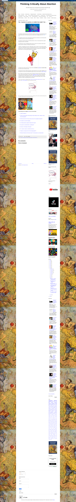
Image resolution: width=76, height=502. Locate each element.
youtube (51, 439)
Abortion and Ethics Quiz (21, 15)
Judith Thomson (44, 71)
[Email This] (26, 136)
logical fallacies (31, 137)
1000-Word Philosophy (35, 16)
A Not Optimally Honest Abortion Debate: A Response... (53, 286)
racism (49, 412)
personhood (53, 403)
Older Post (45, 163)
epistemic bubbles (51, 409)
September (51, 272)
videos (56, 404)
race (56, 434)
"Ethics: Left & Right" (26, 16)
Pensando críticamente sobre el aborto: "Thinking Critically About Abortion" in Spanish (53, 59)
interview (53, 410)
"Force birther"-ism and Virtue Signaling (54, 32)
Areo (47, 16)
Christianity (52, 414)
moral (54, 432)
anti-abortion (54, 426)
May (51, 277)
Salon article (53, 401)
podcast (54, 433)
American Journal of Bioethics (42, 16)
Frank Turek (54, 415)
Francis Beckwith (20, 16)
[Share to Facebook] (28, 136)
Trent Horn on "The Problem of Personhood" (53, 283)
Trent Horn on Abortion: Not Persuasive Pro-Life (34, 15)
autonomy (50, 401)
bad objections (24, 137)
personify (49, 433)
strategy (56, 403)
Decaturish (50, 16)
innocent (54, 431)
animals (52, 426)
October (51, 271)
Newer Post (20, 163)
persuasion (52, 433)
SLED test (36, 137)
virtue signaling (55, 438)
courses (51, 428)
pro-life (49, 434)
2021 (50, 266)
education (50, 403)
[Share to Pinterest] (29, 136)
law (54, 410)
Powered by (50, 466)
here (28, 111)
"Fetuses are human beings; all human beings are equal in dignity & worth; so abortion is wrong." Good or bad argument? (53, 98)
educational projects (54, 408)
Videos (26, 15)
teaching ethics (53, 404)
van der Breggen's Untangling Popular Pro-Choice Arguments (53, 438)
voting (49, 439)
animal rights (50, 426)
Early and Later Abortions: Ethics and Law (36, 79)
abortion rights (50, 425)
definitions (56, 428)
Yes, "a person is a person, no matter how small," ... (53, 292)
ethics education (55, 409)
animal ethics (55, 425)
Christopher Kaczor (43, 15)
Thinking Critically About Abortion (38, 4)
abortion (22, 137)
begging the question (36, 74)
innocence (52, 431)
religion (51, 412)
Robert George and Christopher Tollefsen (51, 15)
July (50, 275)
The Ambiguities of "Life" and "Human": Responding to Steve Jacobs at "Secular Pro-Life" (53, 69)
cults (53, 428)
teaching (50, 404)
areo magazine (53, 427)
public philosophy (53, 434)
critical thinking (53, 407)
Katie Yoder (52, 416)
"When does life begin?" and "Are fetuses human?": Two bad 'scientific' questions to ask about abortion (53, 49)
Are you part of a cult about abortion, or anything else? (55, 107)
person (40, 67)
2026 (50, 260)
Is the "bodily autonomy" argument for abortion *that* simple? (28, 122)
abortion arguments (54, 402)
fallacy (34, 75)
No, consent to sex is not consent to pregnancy (55, 40)
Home (32, 163)
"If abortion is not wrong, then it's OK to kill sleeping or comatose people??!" (53, 24)
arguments (51, 400)
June (51, 276)
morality (56, 432)
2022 (50, 265)
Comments (21, 474)
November (51, 270)
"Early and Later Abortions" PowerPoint (53, 288)
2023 (50, 264)
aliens (52, 425)
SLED (34, 137)
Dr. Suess (28, 137)
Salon (30, 16)
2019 (50, 296)
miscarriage (52, 432)
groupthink (50, 410)
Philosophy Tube (55, 419)
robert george (54, 412)
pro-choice (56, 433)
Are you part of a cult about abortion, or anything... (53, 281)
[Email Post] (24, 136)
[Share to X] (27, 136)
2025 (50, 261)
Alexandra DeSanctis (53, 413)
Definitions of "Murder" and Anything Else (53, 279)
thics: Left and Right (24, 80)
